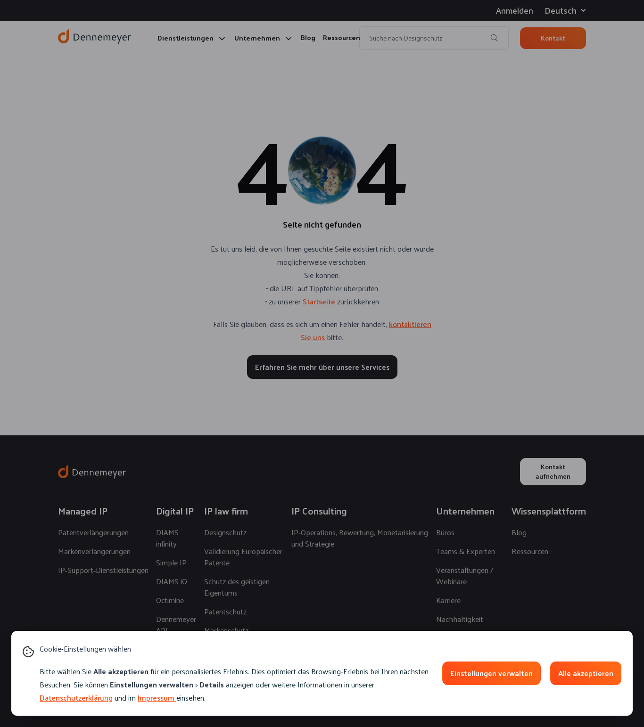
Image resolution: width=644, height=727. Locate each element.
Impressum (156, 697)
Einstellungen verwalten (491, 673)
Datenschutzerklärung (76, 697)
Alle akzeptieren (585, 673)
